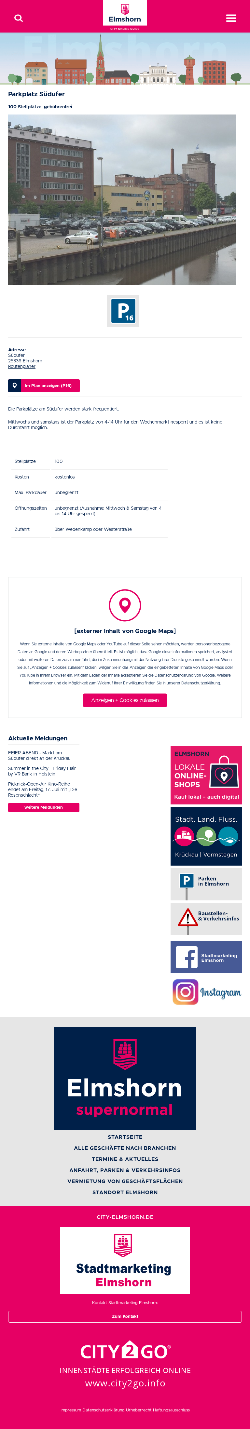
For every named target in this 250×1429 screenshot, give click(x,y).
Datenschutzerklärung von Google (185, 675)
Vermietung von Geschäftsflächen (125, 1181)
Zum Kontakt (125, 1316)
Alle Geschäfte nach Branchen (125, 1148)
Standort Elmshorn (125, 1192)
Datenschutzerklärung (200, 683)
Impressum (71, 1410)
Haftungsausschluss (171, 1410)
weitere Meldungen (43, 807)
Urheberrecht (139, 1410)
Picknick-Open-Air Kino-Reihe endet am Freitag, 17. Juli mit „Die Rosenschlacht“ (42, 790)
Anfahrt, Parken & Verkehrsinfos (125, 1170)
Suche (18, 18)
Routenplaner (21, 366)
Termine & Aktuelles (125, 1159)
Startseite (125, 1137)
